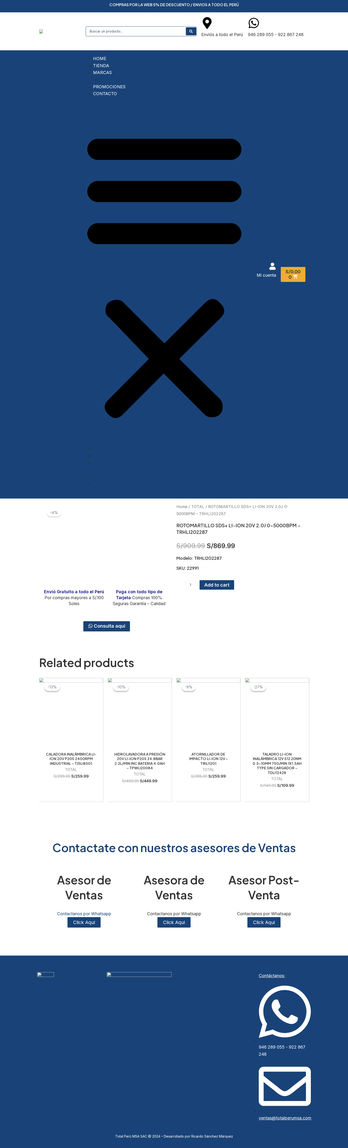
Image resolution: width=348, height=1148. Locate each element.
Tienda (101, 65)
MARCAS (102, 72)
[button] (164, 274)
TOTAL (106, 79)
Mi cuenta (266, 275)
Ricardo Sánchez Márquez (212, 1136)
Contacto (105, 93)
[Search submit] (191, 31)
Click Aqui (174, 922)
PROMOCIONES (109, 86)
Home (99, 58)
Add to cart (216, 585)
